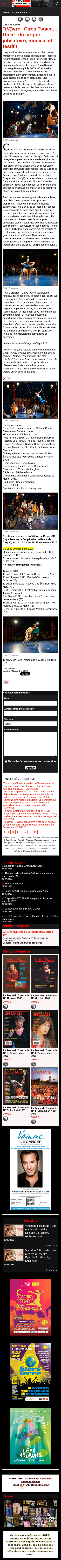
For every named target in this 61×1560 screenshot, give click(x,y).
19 (35, 832)
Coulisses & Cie (30, 845)
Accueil (6, 12)
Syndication (30, 1488)
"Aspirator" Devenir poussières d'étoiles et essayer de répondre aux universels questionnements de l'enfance (29, 824)
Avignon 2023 (35, 848)
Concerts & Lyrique (24, 837)
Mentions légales (30, 1481)
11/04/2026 (9, 1264)
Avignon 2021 (11, 848)
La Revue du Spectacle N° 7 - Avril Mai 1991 (16, 1109)
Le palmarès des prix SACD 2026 (22, 895)
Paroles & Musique (42, 840)
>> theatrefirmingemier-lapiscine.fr (22, 564)
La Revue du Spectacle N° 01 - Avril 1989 (16, 997)
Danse (12, 837)
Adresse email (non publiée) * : (19, 709)
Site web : (9, 719)
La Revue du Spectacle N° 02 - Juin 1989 (44, 997)
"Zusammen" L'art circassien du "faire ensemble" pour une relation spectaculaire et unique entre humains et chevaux (28, 786)
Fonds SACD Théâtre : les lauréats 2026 (26, 878)
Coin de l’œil (42, 845)
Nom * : (8, 698)
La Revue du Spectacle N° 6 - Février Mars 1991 (44, 1053)
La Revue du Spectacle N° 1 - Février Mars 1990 (16, 1053)
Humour (13, 840)
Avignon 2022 (23, 848)
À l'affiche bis (47, 837)
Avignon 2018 (14, 843)
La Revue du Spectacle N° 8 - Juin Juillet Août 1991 (44, 1111)
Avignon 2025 (29, 851)
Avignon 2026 (41, 851)
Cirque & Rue (20, 12)
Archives (52, 845)
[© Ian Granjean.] (30, 102)
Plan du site (13, 1488)
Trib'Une (48, 843)
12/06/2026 (9, 1240)
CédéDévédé (38, 843)
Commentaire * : (12, 729)
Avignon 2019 (26, 843)
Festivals (21, 840)
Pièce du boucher (16, 845)
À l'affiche (36, 837)
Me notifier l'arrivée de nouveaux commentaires (32, 761)
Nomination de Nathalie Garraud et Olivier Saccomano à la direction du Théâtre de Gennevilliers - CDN (30, 916)
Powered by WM (46, 1488)
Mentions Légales (14, 870)
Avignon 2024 (47, 848)
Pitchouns (30, 840)
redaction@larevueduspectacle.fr (31, 1485)
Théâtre (6, 837)
